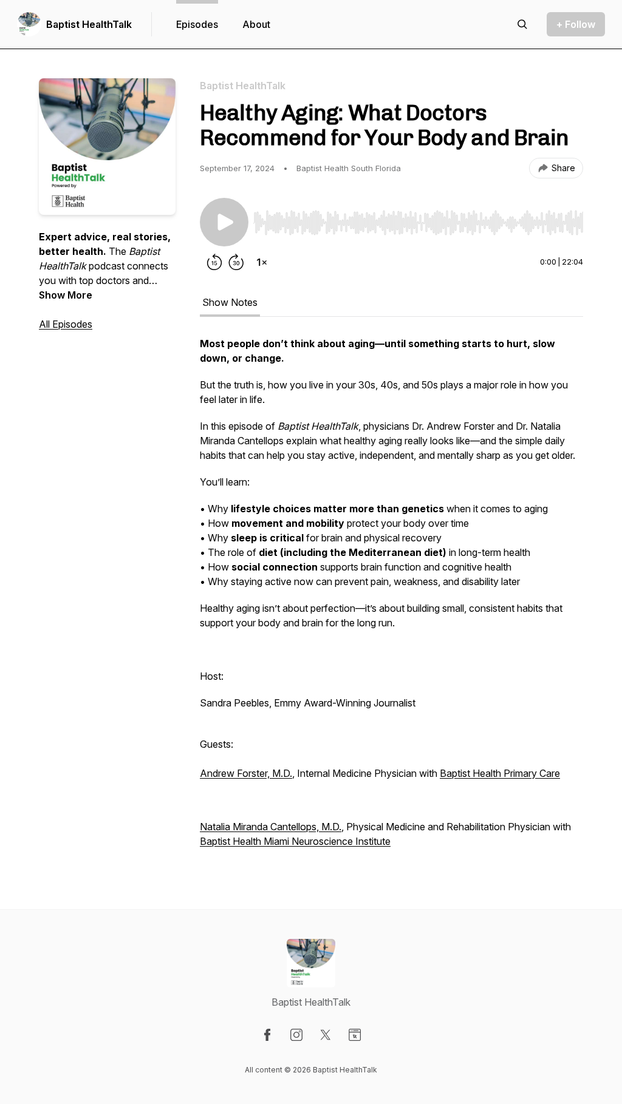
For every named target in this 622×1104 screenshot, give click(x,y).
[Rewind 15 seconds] (214, 262)
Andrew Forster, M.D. (246, 773)
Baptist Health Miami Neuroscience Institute (295, 841)
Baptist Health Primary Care (500, 773)
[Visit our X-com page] (326, 1035)
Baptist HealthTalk (89, 24)
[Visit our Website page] (355, 1035)
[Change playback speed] (262, 262)
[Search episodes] (522, 24)
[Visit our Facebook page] (267, 1035)
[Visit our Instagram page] (296, 1035)
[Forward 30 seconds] (236, 262)
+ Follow (575, 24)
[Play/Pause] (224, 222)
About (256, 24)
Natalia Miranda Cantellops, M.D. (270, 827)
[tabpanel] (391, 598)
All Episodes (65, 324)
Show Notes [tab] (230, 302)
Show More (65, 295)
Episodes (197, 24)
